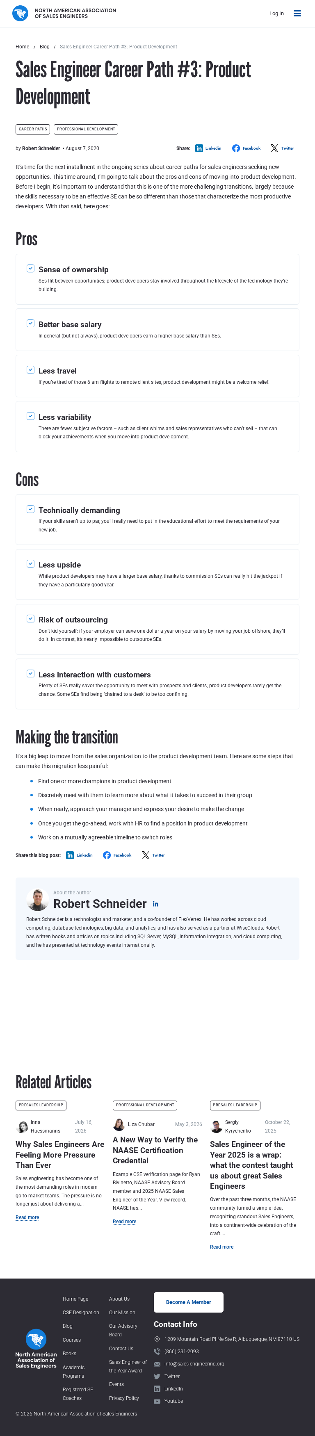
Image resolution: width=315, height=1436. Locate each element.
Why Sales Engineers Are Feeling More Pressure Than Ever (60, 1155)
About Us (119, 1299)
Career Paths (33, 129)
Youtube (173, 1401)
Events (116, 1384)
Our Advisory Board (123, 1330)
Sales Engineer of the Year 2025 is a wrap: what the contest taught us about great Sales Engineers (251, 1165)
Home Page (75, 1299)
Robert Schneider (41, 148)
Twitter (172, 1376)
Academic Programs (73, 1372)
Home (22, 47)
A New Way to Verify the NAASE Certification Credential (155, 1150)
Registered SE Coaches (78, 1394)
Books (69, 1353)
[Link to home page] (64, 13)
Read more (27, 1217)
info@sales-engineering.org (194, 1364)
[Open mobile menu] (297, 13)
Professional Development (86, 129)
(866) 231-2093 (181, 1351)
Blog (45, 47)
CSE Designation (81, 1312)
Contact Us (121, 1349)
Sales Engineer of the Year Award (128, 1366)
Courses (72, 1340)
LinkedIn (173, 1389)
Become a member (188, 1302)
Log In (276, 13)
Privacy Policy (124, 1398)
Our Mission (122, 1312)
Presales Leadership (41, 1105)
